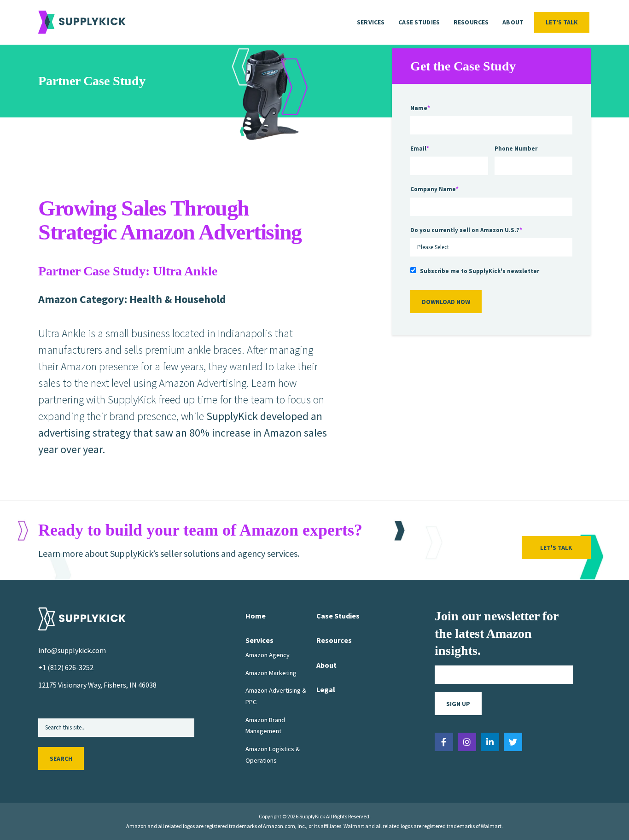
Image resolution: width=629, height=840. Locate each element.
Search (61, 758)
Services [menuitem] (370, 22)
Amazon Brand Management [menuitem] (265, 725)
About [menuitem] (513, 22)
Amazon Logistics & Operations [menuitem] (272, 754)
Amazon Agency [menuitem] (267, 655)
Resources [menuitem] (471, 22)
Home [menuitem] (255, 615)
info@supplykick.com (72, 650)
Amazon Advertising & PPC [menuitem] (275, 696)
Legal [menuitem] (325, 689)
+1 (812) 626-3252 (65, 667)
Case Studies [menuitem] (419, 22)
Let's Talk (562, 22)
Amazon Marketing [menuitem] (271, 673)
